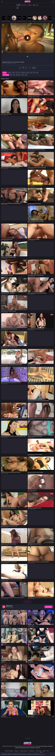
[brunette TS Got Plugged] (41, 125)
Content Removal (23, 751)
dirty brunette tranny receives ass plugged (37, 167)
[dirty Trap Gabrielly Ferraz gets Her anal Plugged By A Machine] (14, 429)
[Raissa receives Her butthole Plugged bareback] (14, 196)
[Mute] (3, 25)
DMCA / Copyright (9, 751)
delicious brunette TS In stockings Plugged (10, 167)
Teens (22, 74)
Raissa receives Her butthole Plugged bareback (11, 203)
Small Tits (18, 74)
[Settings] (52, 25)
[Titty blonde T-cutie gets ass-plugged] (14, 340)
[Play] (27, 38)
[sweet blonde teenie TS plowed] (41, 375)
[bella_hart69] (14, 637)
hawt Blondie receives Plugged (34, 203)
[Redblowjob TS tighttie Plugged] (41, 537)
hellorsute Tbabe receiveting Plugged (36, 221)
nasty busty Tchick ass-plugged (7, 293)
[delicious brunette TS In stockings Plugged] (14, 160)
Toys (26, 74)
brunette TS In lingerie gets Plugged (35, 472)
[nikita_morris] (14, 673)
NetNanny (33, 747)
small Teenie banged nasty (6, 239)
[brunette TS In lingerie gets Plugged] (41, 465)
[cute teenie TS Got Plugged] (41, 89)
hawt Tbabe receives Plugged (7, 149)
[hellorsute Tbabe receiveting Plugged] (41, 214)
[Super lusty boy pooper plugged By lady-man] (14, 465)
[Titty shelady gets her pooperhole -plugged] (41, 286)
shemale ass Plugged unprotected (8, 508)
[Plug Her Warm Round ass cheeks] (41, 429)
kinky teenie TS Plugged (6, 113)
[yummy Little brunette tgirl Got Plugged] (41, 143)
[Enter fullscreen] (52, 51)
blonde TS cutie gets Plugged (34, 364)
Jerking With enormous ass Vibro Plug (36, 328)
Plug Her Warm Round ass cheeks (35, 436)
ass (19, 72)
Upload (44, 751)
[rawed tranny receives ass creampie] (14, 537)
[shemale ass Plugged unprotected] (14, 501)
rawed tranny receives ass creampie (8, 543)
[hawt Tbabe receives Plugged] (14, 143)
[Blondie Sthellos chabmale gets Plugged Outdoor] (14, 357)
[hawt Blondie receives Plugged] (41, 196)
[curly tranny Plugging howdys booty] (14, 555)
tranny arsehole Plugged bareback (8, 257)
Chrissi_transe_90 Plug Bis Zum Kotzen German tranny (12, 597)
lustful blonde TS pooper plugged (35, 454)
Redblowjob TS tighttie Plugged (34, 543)
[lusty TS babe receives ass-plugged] (41, 178)
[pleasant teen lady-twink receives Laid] (14, 519)
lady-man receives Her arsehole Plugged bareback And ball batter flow (13, 418)
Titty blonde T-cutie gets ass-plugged (9, 346)
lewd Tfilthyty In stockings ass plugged (36, 113)
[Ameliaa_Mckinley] (14, 618)
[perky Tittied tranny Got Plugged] (14, 89)
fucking (23, 72)
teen (13, 72)
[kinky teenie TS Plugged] (14, 107)
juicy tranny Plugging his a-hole (34, 508)
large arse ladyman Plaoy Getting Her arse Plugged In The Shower (40, 418)
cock (31, 72)
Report (34, 67)
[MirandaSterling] (41, 691)
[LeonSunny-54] (14, 691)
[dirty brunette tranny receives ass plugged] (41, 160)
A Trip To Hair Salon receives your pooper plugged (38, 561)
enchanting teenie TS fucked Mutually (36, 275)
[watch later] (3, 82)
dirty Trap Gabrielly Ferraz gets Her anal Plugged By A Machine (13, 436)
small (27, 72)
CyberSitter (37, 747)
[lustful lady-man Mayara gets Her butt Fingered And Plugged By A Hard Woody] (41, 590)
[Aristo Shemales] (27, 2)
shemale (9, 72)
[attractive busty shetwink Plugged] (14, 304)
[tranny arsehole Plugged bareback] (14, 250)
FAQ (48, 751)
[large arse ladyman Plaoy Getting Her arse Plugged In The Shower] (41, 411)
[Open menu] (2, 1)
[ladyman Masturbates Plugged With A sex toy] (14, 375)
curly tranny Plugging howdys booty (9, 561)
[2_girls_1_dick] (41, 618)
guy (34, 72)
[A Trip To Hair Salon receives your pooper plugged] (41, 555)
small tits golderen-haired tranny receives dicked (11, 579)
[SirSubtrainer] (41, 655)
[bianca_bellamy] (41, 709)
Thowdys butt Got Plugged (33, 239)
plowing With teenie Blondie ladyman (9, 328)
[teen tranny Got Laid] (41, 483)
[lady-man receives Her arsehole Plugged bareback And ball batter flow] (14, 411)
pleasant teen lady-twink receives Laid (9, 526)
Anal (11, 74)
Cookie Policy (31, 751)
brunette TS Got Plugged (33, 131)
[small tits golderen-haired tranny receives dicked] (14, 573)
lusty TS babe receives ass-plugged (35, 185)
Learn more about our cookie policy (46, 746)
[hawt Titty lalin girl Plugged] (14, 268)
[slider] (27, 52)
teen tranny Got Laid (32, 490)
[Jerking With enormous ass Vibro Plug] (41, 322)
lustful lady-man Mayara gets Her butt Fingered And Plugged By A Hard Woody (40, 597)
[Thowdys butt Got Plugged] (41, 232)
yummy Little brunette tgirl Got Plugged (36, 149)
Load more (27, 601)
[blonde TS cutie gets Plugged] (41, 357)
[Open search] (53, 1)
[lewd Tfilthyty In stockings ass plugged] (41, 107)
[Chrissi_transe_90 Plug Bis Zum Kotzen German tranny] (14, 590)
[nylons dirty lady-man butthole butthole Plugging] (41, 393)
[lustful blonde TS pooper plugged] (41, 447)
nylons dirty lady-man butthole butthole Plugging (38, 400)
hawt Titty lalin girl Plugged (7, 275)
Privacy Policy (38, 751)
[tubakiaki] (14, 655)
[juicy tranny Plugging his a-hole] (41, 501)
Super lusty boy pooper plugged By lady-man (10, 472)
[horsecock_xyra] (41, 637)
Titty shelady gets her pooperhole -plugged (37, 293)
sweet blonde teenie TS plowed (34, 382)
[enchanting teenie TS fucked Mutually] (41, 268)
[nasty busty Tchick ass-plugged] (14, 286)
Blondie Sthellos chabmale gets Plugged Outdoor (11, 364)
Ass (14, 74)
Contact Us (16, 751)
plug (37, 72)
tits (16, 72)
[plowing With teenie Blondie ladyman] (14, 322)
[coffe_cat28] (41, 673)
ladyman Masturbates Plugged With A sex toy (11, 382)
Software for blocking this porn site (22, 747)
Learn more (42, 754)
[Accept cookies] (52, 754)
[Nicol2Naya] (14, 709)
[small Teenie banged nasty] (14, 232)
